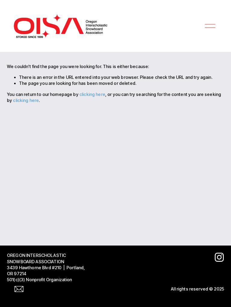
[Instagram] (219, 257)
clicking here (92, 94)
